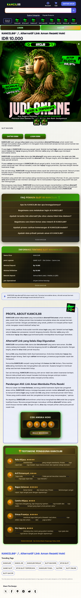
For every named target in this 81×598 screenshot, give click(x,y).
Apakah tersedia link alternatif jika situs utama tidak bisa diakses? (40, 216)
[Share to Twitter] (5, 591)
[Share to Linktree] (17, 591)
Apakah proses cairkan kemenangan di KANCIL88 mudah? (40, 227)
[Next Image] (79, 81)
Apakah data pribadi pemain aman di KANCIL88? (40, 233)
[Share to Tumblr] (35, 591)
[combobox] (38, 10)
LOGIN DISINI (35, 136)
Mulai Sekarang (40, 433)
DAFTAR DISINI (12, 136)
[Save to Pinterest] (23, 591)
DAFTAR (60, 28)
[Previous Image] (1, 81)
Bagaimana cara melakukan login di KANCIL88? (40, 210)
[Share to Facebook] (11, 591)
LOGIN (20, 28)
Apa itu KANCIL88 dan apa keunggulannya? (40, 205)
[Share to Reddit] (29, 591)
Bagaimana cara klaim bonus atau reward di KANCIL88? (40, 222)
